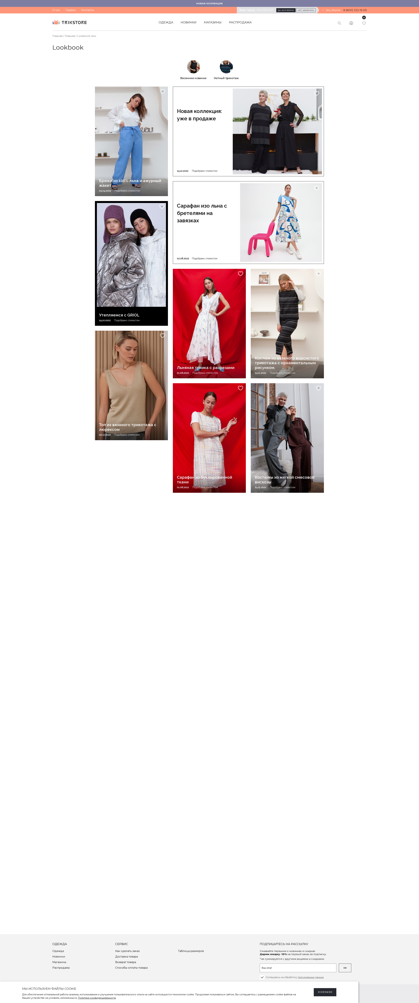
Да (286, 10)
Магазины (212, 22)
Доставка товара (126, 956)
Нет (306, 10)
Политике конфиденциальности (97, 997)
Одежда (166, 22)
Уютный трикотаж (226, 78)
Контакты (87, 10)
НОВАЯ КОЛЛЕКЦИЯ (209, 3)
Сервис (70, 10)
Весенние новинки (193, 78)
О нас (56, 10)
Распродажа (240, 22)
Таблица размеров (191, 951)
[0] (361, 24)
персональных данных (311, 977)
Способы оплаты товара (131, 967)
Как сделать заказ (127, 951)
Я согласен (325, 992)
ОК (345, 967)
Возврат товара (125, 962)
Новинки (188, 22)
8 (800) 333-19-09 (355, 10)
